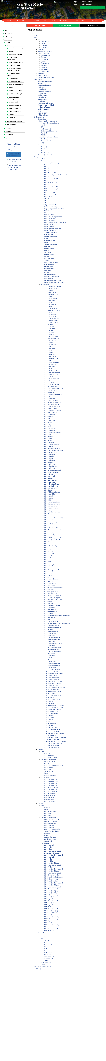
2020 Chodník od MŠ (15, 91)
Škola (46, 239)
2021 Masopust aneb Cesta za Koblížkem (57, 623)
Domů (9, 20)
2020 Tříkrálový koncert (52, 669)
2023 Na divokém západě (52, 470)
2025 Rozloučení (49, 350)
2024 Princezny (49, 442)
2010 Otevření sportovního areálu (55, 741)
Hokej (46, 951)
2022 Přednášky (49, 524)
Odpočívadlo (48, 841)
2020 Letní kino (49, 641)
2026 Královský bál (50, 314)
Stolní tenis (48, 955)
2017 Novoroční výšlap (51, 909)
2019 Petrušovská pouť (51, 893)
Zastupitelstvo (42, 97)
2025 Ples (47, 380)
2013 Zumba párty (50, 735)
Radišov (8, 128)
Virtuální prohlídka (61, 20)
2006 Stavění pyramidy (52, 747)
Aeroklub (44, 133)
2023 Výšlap (48, 867)
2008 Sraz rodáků (49, 801)
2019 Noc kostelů (49, 703)
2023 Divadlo (48, 446)
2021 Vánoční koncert (51, 580)
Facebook (97, 20)
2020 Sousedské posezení (52, 887)
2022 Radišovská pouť (51, 785)
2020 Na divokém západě (52, 647)
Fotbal (46, 949)
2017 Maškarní (49, 907)
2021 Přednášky (49, 586)
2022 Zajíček (48, 550)
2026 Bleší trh (48, 302)
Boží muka (47, 211)
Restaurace (44, 67)
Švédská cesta (49, 264)
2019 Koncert (48, 725)
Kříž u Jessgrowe (50, 231)
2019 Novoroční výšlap (51, 901)
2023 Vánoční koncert (51, 444)
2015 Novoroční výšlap (51, 925)
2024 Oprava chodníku (16, 62)
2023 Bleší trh (48, 496)
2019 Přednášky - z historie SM (54, 687)
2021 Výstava (48, 614)
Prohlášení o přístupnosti (87, 2)
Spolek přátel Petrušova (49, 131)
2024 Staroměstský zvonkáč (53, 394)
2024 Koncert (48, 440)
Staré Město (9, 43)
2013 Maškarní (49, 931)
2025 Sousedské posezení (52, 851)
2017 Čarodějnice (49, 903)
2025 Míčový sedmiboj (51, 338)
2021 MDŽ (47, 620)
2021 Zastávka (49, 755)
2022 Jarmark (48, 520)
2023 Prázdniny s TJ (51, 466)
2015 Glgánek (48, 921)
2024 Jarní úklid (49, 420)
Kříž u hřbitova (49, 227)
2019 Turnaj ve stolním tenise (54, 705)
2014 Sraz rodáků (49, 797)
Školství (44, 57)
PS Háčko (44, 135)
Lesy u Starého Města (51, 262)
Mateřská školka (49, 241)
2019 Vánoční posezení (51, 679)
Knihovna (44, 59)
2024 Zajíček (48, 424)
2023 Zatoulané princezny (52, 512)
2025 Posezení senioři (51, 320)
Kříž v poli (47, 769)
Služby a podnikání (44, 53)
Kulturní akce (11, 124)
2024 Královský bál (50, 412)
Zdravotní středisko (50, 245)
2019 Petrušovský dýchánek (53, 891)
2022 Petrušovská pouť (51, 871)
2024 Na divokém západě (52, 402)
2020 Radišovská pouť (51, 789)
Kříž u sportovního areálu (52, 229)
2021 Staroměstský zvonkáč (53, 588)
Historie (11, 51)
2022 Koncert (48, 514)
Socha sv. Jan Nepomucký (53, 217)
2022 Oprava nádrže (50, 757)
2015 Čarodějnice (49, 923)
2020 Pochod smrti (50, 661)
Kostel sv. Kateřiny (50, 207)
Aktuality (37, 969)
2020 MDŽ (47, 659)
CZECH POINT (42, 113)
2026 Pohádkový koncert (52, 286)
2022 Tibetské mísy (50, 522)
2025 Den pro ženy (50, 364)
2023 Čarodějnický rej (51, 486)
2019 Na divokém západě (52, 695)
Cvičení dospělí (49, 943)
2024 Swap (47, 396)
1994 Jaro (12, 117)
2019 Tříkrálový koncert (52, 729)
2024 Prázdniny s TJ (51, 400)
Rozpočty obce (42, 99)
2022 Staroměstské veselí (52, 568)
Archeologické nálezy (16, 48)
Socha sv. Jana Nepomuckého (54, 765)
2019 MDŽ (47, 721)
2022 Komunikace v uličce (14, 74)
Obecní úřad (8, 34)
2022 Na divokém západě (52, 530)
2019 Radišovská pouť (51, 791)
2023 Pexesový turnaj (51, 508)
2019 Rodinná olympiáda (52, 699)
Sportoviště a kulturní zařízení (48, 137)
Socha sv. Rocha (49, 219)
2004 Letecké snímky (15, 108)
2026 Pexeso (48, 312)
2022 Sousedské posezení (52, 873)
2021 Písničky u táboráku (52, 596)
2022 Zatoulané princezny (52, 576)
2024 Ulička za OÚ (14, 65)
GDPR (39, 111)
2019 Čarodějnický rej (51, 711)
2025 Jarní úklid (49, 366)
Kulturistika (48, 953)
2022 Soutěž (48, 574)
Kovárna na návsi (50, 274)
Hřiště (43, 143)
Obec (5, 30)
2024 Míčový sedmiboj (51, 404)
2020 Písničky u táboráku (52, 637)
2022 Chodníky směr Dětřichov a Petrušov (14, 69)
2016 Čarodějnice (49, 915)
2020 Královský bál (50, 667)
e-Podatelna (42, 93)
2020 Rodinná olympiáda (52, 651)
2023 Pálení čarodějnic (51, 484)
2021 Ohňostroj (49, 578)
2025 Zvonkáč (48, 330)
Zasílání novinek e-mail (46, 77)
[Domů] (8, 3)
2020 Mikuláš (48, 629)
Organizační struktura (45, 85)
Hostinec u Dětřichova (51, 276)
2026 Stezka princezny (51, 316)
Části (39, 39)
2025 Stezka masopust (51, 378)
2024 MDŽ (47, 426)
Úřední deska (81, 20)
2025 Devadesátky (50, 334)
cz (32, 33)
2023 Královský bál (50, 480)
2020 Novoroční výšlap (51, 889)
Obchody (44, 65)
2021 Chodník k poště (16, 84)
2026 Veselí (48, 306)
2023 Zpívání (48, 474)
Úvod (36, 35)
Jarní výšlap (48, 416)
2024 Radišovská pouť (51, 781)
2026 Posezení (49, 845)
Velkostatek (48, 252)
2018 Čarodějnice (49, 795)
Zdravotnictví (45, 55)
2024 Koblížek (48, 436)
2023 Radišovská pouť (51, 783)
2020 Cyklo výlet (49, 645)
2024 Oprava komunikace (12, 58)
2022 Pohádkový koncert (52, 538)
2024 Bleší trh (48, 422)
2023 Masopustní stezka (52, 504)
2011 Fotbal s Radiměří (51, 739)
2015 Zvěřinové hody (51, 919)
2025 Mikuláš (48, 324)
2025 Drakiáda (49, 332)
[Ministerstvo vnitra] (13, 160)
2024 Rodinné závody (51, 408)
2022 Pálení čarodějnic (51, 546)
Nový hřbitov (48, 235)
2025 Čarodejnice (49, 354)
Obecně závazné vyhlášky (46, 105)
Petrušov (8, 131)
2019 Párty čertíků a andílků (53, 681)
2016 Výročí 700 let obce (52, 913)
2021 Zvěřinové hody (51, 879)
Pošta (46, 243)
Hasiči (43, 125)
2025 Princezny (49, 382)
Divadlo (43, 965)
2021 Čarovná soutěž (50, 612)
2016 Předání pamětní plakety (54, 733)
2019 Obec (47, 813)
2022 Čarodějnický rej (51, 548)
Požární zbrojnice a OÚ (51, 237)
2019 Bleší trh (48, 715)
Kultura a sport (9, 37)
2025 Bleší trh (48, 368)
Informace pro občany (45, 81)
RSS (102, 3)
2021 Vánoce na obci (15, 81)
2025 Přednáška (49, 328)
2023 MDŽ (47, 500)
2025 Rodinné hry (50, 340)
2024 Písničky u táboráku (52, 406)
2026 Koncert (48, 290)
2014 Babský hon (49, 927)
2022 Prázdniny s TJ (51, 528)
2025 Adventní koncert (52, 322)
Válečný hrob (48, 771)
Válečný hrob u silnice (51, 831)
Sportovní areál (46, 141)
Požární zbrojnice (50, 775)
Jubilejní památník (50, 233)
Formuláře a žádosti (44, 91)
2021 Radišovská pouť (51, 787)
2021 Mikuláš (48, 582)
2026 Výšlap (48, 847)
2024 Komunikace (50, 811)
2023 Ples (47, 510)
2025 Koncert (48, 342)
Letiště (46, 256)
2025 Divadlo (48, 346)
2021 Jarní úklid (49, 618)
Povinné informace (44, 107)
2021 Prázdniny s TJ (50, 594)
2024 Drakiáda (49, 392)
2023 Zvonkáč (48, 458)
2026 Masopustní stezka (52, 310)
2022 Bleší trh (48, 556)
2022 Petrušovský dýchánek (53, 869)
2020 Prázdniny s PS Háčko (53, 643)
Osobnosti (41, 73)
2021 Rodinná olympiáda (52, 606)
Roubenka (47, 270)
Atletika (47, 941)
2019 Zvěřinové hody (51, 895)
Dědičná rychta (49, 254)
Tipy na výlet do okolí (45, 155)
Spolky (8, 138)
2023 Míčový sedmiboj (51, 472)
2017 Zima (47, 815)
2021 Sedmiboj (48, 602)
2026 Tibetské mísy (50, 288)
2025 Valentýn (49, 376)
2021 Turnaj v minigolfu (52, 592)
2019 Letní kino (49, 693)
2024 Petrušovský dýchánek (53, 855)
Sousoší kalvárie (49, 215)
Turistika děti (48, 959)
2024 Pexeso (48, 438)
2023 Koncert (48, 462)
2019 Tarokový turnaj (51, 713)
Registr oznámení (43, 109)
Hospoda (47, 833)
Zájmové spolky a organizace (47, 121)
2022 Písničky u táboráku (52, 540)
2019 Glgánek (48, 899)
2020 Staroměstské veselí (52, 663)
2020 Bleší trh (48, 657)
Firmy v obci (45, 71)
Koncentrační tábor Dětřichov (54, 282)
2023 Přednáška (49, 454)
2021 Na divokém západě (52, 598)
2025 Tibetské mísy (50, 370)
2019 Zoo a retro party (51, 723)
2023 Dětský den (49, 464)
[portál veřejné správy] (13, 154)
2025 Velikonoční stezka (52, 362)
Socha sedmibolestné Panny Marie (55, 223)
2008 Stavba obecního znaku (53, 743)
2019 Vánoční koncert (51, 675)
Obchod (46, 250)
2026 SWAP (48, 296)
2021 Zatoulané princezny (52, 627)
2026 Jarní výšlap (50, 292)
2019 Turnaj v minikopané (52, 691)
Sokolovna (44, 139)
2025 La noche (49, 326)
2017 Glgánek (48, 905)
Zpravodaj (41, 49)
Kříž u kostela (48, 225)
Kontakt (22, 20)
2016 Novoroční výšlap (51, 917)
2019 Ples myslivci (50, 727)
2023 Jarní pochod (50, 482)
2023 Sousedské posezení (52, 865)
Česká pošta (45, 63)
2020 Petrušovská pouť (51, 885)
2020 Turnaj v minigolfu (52, 639)
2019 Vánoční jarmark (51, 685)
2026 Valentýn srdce (51, 308)
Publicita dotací (43, 115)
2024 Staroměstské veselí (52, 432)
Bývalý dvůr (48, 266)
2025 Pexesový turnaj (51, 374)
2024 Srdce (47, 434)
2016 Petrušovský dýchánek (53, 911)
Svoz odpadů (42, 89)
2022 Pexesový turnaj (51, 564)
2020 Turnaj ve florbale (51, 631)
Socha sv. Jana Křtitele (52, 829)
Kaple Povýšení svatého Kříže (54, 209)
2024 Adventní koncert (52, 386)
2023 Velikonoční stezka (52, 492)
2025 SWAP (48, 360)
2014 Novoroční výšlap (51, 929)
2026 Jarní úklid (49, 300)
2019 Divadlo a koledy (51, 677)
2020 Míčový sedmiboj (51, 649)
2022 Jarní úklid (49, 554)
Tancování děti (49, 957)
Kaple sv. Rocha (49, 761)
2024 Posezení (49, 857)
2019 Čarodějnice (49, 793)
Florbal (46, 947)
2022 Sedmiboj (49, 534)
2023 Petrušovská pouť (51, 863)
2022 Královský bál (50, 542)
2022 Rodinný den (50, 532)
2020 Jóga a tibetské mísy (52, 665)
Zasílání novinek (39, 20)
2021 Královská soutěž (51, 625)
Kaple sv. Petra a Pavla (51, 819)
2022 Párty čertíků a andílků (53, 518)
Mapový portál (42, 75)
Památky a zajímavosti (14, 121)
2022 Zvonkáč (48, 526)
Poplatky (41, 87)
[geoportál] (14, 150)
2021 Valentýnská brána (52, 622)
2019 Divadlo (48, 701)
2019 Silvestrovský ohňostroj (54, 673)
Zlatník (46, 260)
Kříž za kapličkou (50, 823)
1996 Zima (12, 114)
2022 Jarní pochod (50, 544)
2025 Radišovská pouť (51, 779)
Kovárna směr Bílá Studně (52, 280)
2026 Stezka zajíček (50, 298)
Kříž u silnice (48, 767)
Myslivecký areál (50, 839)
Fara (45, 213)
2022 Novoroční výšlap (51, 875)
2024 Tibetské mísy (50, 390)
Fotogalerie (8, 40)
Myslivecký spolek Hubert (50, 123)
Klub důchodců (46, 129)
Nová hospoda (49, 268)
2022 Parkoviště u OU (16, 78)
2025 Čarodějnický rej (51, 358)
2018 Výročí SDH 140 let (52, 731)
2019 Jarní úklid (49, 717)
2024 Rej (47, 418)
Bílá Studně (9, 134)
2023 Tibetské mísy (50, 452)
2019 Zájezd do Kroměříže (52, 709)
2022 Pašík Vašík (50, 566)
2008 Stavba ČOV (14, 102)
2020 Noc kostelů (49, 653)
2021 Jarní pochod (50, 610)
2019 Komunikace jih (15, 94)
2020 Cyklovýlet (49, 635)
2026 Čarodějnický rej (51, 294)
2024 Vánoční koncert (51, 384)
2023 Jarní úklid (49, 494)
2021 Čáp (11, 88)
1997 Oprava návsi (15, 111)
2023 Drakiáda (49, 456)
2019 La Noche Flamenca (52, 689)
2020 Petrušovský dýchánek (53, 883)
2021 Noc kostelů (49, 608)
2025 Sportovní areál (15, 54)
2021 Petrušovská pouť (51, 881)
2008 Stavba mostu (15, 105)
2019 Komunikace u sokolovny (14, 98)
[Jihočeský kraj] (13, 145)
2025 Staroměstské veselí (52, 372)
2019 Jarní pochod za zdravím (54, 707)
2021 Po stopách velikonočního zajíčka (57, 616)
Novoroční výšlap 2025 (51, 853)
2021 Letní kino (49, 590)
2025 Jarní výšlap (50, 356)
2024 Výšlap (48, 859)
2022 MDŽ (47, 562)
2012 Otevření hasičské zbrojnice (55, 737)
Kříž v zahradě (49, 827)
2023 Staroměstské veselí (52, 502)
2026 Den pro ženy (50, 304)
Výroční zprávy (43, 101)
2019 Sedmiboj (49, 697)
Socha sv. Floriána (50, 221)
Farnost (43, 61)
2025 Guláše (48, 849)
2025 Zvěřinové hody (51, 336)
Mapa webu (75, 2)
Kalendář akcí (42, 119)
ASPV (46, 961)
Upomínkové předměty (45, 51)
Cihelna (46, 272)
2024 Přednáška (49, 398)
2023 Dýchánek (49, 861)
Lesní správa (48, 278)
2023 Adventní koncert (52, 448)
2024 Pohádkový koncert (52, 410)
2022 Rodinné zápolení (51, 536)
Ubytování (44, 69)
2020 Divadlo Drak (50, 633)
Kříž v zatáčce (49, 825)
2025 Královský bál (50, 344)
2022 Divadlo (48, 516)
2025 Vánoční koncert (51, 318)
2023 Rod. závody (50, 476)
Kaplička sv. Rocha (50, 821)
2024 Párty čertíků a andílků (53, 388)
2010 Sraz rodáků (49, 799)
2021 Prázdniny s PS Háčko (53, 600)
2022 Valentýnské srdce (52, 570)
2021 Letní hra (49, 604)
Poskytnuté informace (45, 103)
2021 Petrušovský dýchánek (53, 877)
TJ (42, 127)
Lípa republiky (49, 258)
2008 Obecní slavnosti (51, 745)
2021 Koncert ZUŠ (50, 584)
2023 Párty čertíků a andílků (53, 450)
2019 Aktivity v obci (51, 671)
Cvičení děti (48, 945)
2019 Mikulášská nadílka (52, 683)
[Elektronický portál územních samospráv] (13, 167)
